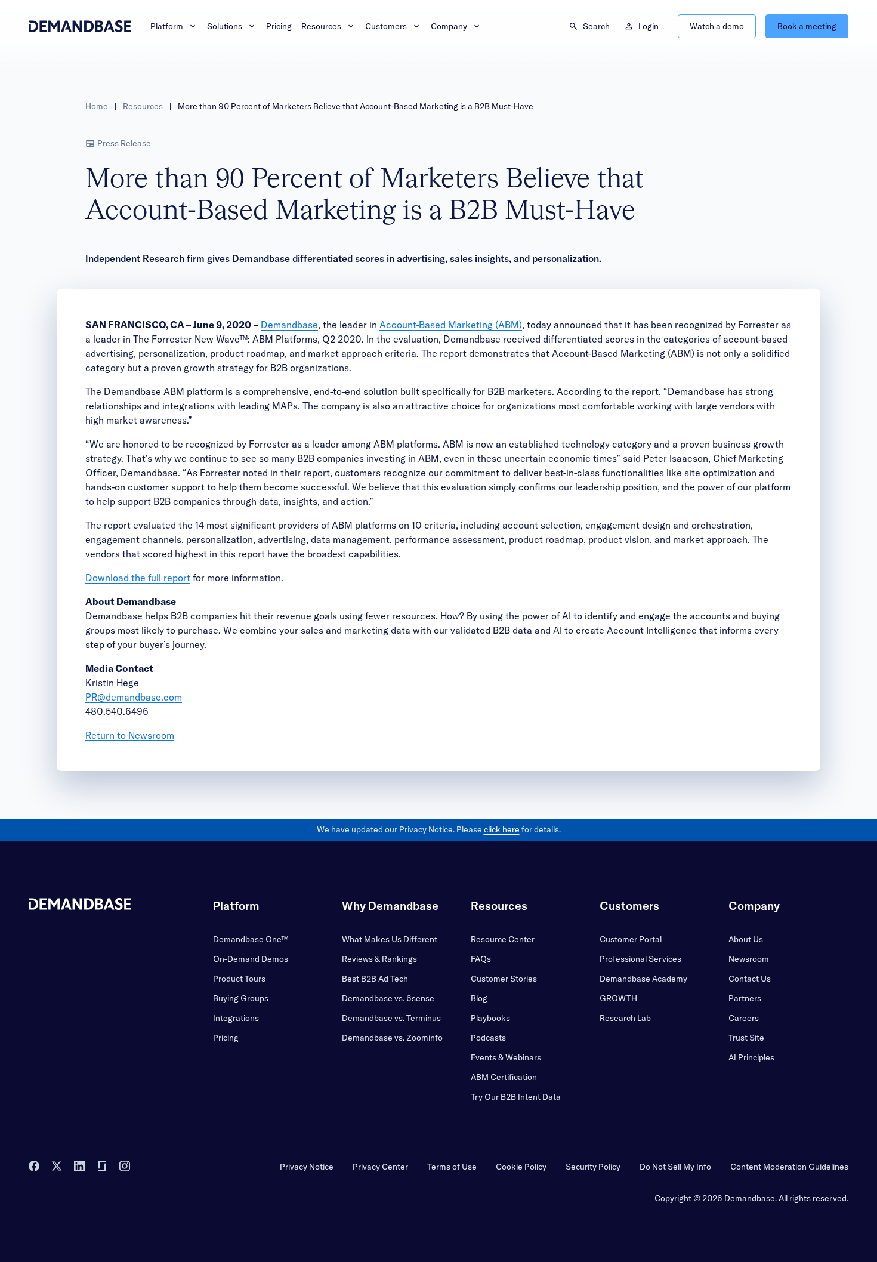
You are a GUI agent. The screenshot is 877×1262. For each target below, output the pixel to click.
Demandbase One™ (250, 939)
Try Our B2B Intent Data (516, 1096)
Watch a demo (717, 26)
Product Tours (239, 978)
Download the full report (137, 578)
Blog (479, 998)
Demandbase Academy (643, 978)
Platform (166, 26)
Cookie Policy (521, 1166)
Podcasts (488, 1037)
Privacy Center (380, 1166)
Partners (744, 998)
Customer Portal (631, 939)
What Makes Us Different (389, 939)
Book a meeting (806, 26)
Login (648, 26)
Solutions (224, 26)
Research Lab (625, 1018)
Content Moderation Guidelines (789, 1166)
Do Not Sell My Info (675, 1166)
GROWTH (618, 998)
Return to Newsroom (129, 735)
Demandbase (289, 325)
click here (502, 829)
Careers (743, 1018)
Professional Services (640, 959)
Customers (386, 26)
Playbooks (490, 1018)
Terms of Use (452, 1166)
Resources (321, 26)
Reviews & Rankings (379, 959)
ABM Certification (504, 1077)
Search (596, 26)
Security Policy (593, 1166)
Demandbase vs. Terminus (391, 1018)
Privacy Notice (306, 1166)
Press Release (124, 143)
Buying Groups (240, 998)
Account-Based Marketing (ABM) (450, 325)
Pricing (279, 26)
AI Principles (751, 1057)
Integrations (236, 1018)
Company (449, 26)
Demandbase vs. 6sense (388, 998)
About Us (745, 939)
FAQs (481, 959)
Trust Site (746, 1037)
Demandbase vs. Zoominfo (392, 1037)
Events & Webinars (506, 1057)
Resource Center (503, 939)
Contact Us (749, 978)
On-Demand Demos (250, 959)
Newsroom (748, 959)
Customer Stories (504, 978)
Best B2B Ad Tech (375, 978)
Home (96, 106)
